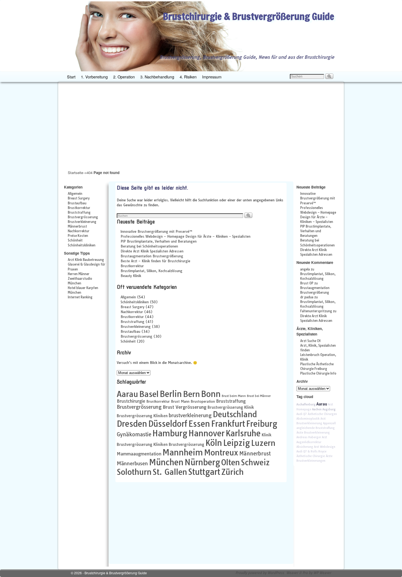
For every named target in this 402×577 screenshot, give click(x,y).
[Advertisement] (201, 125)
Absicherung (304, 447)
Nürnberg (202, 462)
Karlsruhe (243, 433)
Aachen (317, 409)
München (166, 462)
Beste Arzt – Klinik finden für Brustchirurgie (155, 261)
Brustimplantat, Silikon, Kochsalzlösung (151, 271)
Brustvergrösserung (83, 217)
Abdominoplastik (308, 418)
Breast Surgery (79, 198)
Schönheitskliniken (81, 245)
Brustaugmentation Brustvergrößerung (152, 256)
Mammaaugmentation (139, 454)
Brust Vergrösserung (184, 407)
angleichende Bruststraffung (315, 428)
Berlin (171, 394)
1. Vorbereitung (94, 77)
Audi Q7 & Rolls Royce (311, 451)
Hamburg (169, 433)
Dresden (132, 424)
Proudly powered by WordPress (259, 573)
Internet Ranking (80, 297)
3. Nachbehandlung (157, 77)
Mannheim (182, 452)
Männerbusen (132, 463)
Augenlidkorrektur (308, 442)
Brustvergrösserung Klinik (231, 407)
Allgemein (75, 194)
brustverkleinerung (190, 415)
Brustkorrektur (79, 208)
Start (71, 77)
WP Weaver (322, 573)
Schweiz (255, 462)
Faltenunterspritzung (316, 311)
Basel (149, 394)
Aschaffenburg (306, 404)
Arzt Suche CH (310, 341)
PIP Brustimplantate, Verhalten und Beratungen (159, 241)
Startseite (75, 172)
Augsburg (329, 409)
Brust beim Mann (234, 396)
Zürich (232, 472)
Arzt (324, 437)
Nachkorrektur (78, 231)
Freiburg (261, 424)
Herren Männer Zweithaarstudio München (80, 278)
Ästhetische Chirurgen (322, 414)
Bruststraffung (79, 212)
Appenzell (329, 423)
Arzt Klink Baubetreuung (86, 260)
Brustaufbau (77, 203)
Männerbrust (77, 226)
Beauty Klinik (131, 276)
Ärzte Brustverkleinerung (313, 432)
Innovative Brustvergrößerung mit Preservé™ (157, 231)
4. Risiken (188, 77)
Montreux (221, 452)
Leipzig (236, 443)
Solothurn (134, 472)
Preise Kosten (78, 236)
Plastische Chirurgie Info (318, 373)
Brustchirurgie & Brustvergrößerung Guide (248, 16)
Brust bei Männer (259, 396)
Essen (199, 424)
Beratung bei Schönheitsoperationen (149, 246)
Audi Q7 (301, 414)
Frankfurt (228, 424)
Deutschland (235, 414)
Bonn (211, 394)
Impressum (212, 77)
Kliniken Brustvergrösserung (178, 444)
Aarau (127, 394)
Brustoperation (203, 401)
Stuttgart (204, 472)
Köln (213, 443)
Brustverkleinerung (82, 222)
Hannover (206, 433)
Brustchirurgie (131, 401)
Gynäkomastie (134, 434)
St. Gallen (170, 472)
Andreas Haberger (308, 437)
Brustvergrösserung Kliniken (142, 415)
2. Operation (124, 77)
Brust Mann (180, 401)
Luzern (263, 443)
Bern (191, 394)
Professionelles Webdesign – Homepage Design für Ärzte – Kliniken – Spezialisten (185, 236)
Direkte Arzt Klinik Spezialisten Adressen (152, 251)
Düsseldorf (167, 424)
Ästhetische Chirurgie (310, 456)
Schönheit (75, 240)
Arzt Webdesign (324, 447)
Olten (230, 462)
